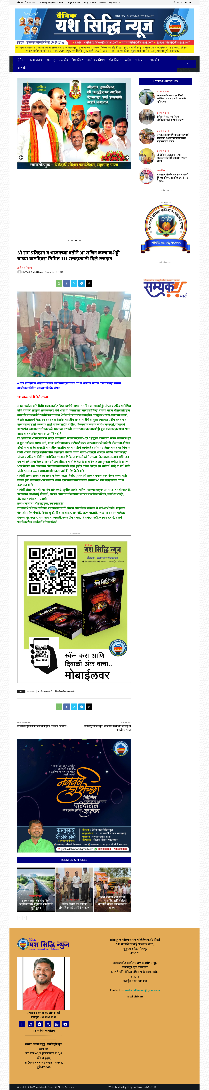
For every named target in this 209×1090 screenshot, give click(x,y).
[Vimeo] (186, 3)
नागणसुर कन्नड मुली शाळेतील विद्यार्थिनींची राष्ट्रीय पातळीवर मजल (107, 728)
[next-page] (25, 918)
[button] (188, 64)
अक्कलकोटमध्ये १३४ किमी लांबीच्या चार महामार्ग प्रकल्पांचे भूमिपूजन (36, 904)
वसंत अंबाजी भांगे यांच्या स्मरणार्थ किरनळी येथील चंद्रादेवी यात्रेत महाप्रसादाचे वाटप (112, 902)
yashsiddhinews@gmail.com (142, 990)
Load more (164, 190)
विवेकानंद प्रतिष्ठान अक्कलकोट (65, 691)
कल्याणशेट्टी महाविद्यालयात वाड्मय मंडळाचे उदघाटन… (42, 726)
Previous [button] (21, 157)
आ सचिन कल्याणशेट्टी (45, 691)
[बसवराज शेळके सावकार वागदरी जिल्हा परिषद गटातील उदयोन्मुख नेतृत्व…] (147, 176)
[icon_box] (114, 3)
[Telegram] (81, 283)
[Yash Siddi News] (20, 272)
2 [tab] (72, 240)
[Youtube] (190, 3)
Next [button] (127, 157)
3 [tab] (76, 240)
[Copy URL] (89, 283)
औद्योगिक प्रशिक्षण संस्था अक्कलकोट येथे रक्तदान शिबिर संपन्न (172, 158)
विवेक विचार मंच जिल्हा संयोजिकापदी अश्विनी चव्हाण (74, 906)
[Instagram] (178, 3)
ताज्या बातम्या (35, 896)
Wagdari (30, 691)
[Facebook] (174, 3)
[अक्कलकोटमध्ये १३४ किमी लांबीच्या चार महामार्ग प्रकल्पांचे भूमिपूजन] (36, 890)
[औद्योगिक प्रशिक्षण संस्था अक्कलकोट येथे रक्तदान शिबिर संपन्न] (147, 156)
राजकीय (161, 170)
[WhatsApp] (59, 283)
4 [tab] (80, 240)
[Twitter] (182, 3)
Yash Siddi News (34, 272)
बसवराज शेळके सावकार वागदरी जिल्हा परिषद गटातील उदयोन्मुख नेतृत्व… (172, 178)
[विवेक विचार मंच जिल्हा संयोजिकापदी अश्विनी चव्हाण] (74, 890)
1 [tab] (68, 240)
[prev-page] (19, 918)
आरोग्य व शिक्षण (24, 268)
